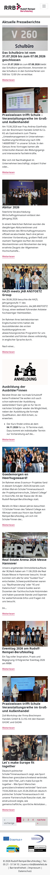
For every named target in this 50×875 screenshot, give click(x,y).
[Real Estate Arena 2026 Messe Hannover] (25, 544)
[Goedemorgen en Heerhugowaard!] (25, 459)
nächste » (41, 821)
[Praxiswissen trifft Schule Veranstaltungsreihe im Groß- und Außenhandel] (25, 688)
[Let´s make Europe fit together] (25, 747)
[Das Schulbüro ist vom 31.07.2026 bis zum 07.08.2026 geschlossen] (25, 37)
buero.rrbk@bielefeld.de (34, 864)
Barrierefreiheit (18, 867)
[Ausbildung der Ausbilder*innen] (25, 371)
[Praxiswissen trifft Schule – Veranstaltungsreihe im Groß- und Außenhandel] (25, 99)
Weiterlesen (8, 79)
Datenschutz (25, 871)
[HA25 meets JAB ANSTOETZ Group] (25, 276)
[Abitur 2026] (25, 192)
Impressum (34, 867)
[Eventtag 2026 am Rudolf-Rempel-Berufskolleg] (25, 633)
